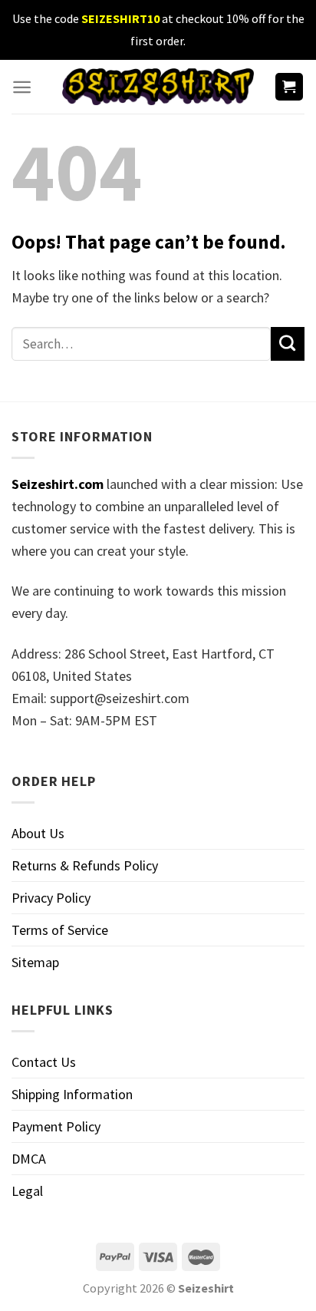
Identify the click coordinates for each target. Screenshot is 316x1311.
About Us (38, 833)
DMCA (29, 1158)
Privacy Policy (51, 897)
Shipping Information (72, 1094)
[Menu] (22, 87)
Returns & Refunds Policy (85, 865)
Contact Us (44, 1062)
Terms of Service (60, 930)
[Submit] (287, 344)
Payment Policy (56, 1126)
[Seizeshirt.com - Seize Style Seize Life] (158, 86)
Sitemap (35, 962)
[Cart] (289, 87)
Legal (27, 1191)
